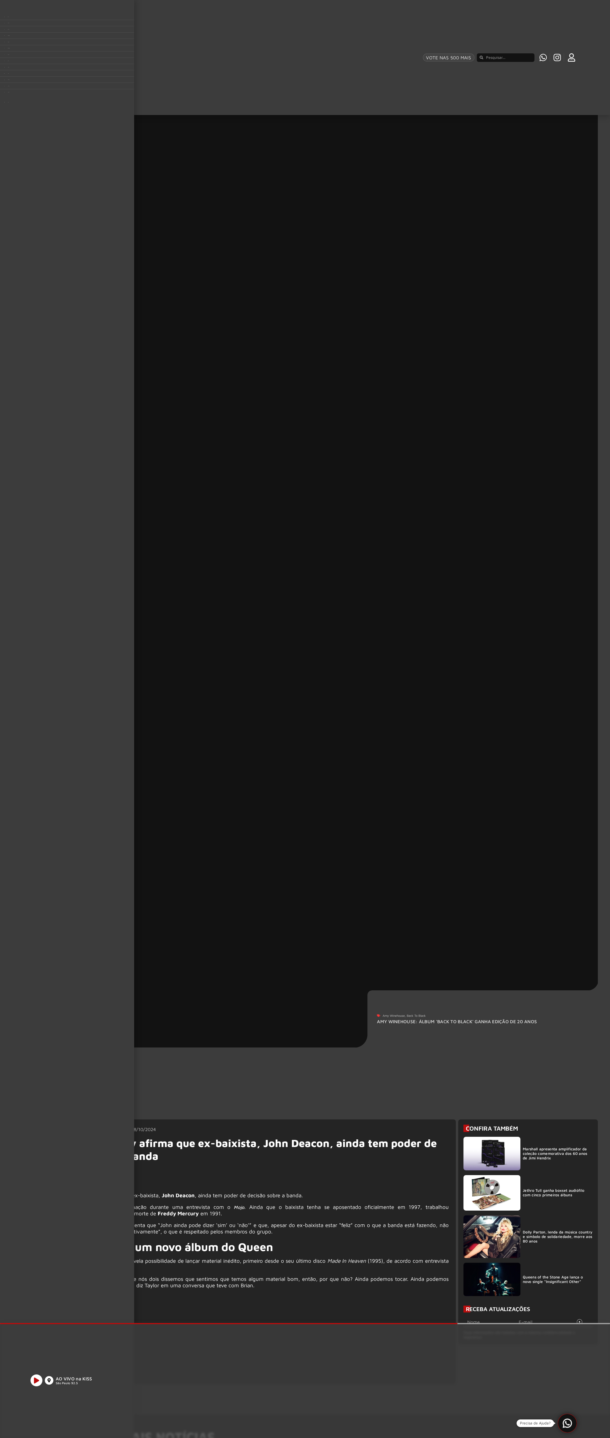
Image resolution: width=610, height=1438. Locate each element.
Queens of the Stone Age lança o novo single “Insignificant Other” (553, 1279)
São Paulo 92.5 (67, 1383)
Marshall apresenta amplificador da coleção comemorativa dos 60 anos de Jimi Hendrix (555, 1153)
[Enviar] (579, 1322)
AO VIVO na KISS (74, 1378)
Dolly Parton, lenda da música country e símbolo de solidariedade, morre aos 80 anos (557, 1236)
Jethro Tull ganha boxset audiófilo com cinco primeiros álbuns (553, 1192)
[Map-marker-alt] (49, 1380)
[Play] (36, 1380)
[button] (567, 1423)
